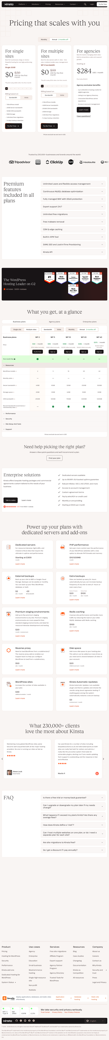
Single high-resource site (37, 979)
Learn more (83, 110)
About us (96, 951)
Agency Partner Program (56, 966)
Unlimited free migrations (55, 214)
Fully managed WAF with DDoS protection (62, 199)
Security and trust (97, 971)
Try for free (103, 4)
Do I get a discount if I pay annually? (60, 850)
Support (9, 429)
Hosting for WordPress (11, 956)
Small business (35, 965)
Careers (95, 956)
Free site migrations (58, 951)
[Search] (85, 4)
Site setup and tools (13, 424)
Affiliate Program (56, 956)
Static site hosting (95, 998)
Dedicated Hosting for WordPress (11, 976)
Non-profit (33, 985)
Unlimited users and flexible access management (66, 183)
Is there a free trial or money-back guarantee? (64, 797)
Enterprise (33, 956)
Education (33, 961)
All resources (78, 977)
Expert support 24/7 (52, 206)
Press (94, 977)
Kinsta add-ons (8, 970)
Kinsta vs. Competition (78, 971)
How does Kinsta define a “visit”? (58, 825)
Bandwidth (13, 97)
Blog (75, 951)
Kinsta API (47, 252)
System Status (8, 982)
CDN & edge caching (52, 229)
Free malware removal (53, 221)
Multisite (32, 990)
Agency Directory (57, 973)
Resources (10, 365)
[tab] (19, 322)
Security (9, 419)
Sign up (52, 352)
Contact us (96, 961)
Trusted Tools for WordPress (56, 979)
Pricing (4, 951)
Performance (11, 413)
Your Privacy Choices (72, 1012)
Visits (26, 97)
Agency (32, 951)
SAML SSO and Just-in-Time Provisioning (62, 244)
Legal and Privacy (99, 982)
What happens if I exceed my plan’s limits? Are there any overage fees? (70, 816)
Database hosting (77, 998)
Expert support (56, 961)
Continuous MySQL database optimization (63, 191)
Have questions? (84, 116)
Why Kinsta (96, 965)
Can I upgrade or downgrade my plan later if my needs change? (69, 806)
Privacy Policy (57, 1012)
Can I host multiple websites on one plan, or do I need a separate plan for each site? (70, 833)
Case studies (78, 956)
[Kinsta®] (9, 4)
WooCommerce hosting (35, 971)
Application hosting (60, 998)
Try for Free (37, 352)
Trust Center (45, 1012)
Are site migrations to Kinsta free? (59, 842)
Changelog (77, 961)
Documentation (79, 965)
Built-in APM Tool (51, 237)
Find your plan (54, 458)
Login (92, 4)
